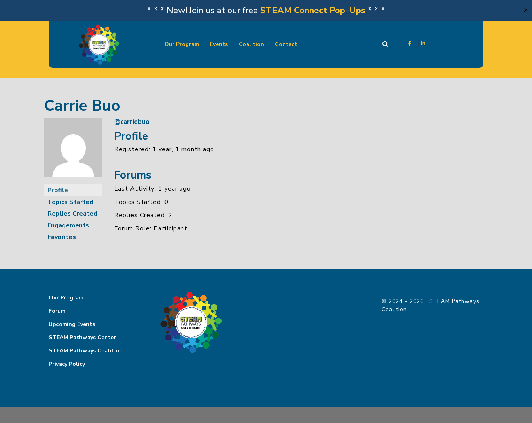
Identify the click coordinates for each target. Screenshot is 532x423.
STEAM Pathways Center (82, 337)
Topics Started (70, 202)
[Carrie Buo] (73, 151)
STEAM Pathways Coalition (86, 350)
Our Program (181, 44)
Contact (286, 44)
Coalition (251, 44)
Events (219, 44)
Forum (57, 311)
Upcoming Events (72, 324)
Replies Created (72, 213)
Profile (58, 190)
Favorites (62, 237)
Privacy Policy (67, 364)
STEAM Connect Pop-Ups (312, 10)
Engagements (68, 225)
